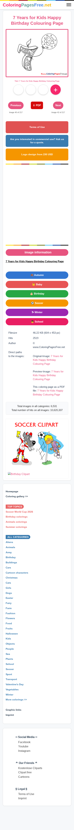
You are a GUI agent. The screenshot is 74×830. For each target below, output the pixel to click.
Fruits (9, 628)
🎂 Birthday (37, 293)
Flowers (10, 618)
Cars (8, 567)
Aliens (9, 542)
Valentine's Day (15, 684)
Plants (9, 659)
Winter (9, 694)
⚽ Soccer (37, 303)
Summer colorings (16, 527)
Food (9, 623)
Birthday (11, 557)
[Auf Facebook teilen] (18, 90)
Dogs (9, 593)
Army (9, 552)
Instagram (24, 750)
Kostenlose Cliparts (30, 768)
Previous (15, 105)
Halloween (12, 633)
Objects (10, 643)
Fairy (9, 603)
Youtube (23, 746)
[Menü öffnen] (68, 5)
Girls (8, 588)
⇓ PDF (37, 105)
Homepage (12, 491)
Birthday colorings (17, 516)
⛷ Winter (37, 312)
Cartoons (23, 776)
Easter (9, 598)
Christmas (12, 577)
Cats (8, 582)
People (10, 648)
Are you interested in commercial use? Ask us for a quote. (37, 141)
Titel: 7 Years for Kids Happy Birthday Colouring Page (37, 81)
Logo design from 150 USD (37, 154)
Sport (9, 674)
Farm (9, 608)
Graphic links (13, 709)
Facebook (24, 742)
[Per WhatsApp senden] (43, 90)
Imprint (10, 715)
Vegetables (12, 689)
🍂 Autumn (37, 275)
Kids (8, 638)
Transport (11, 679)
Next (58, 105)
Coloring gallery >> (17, 496)
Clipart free (25, 772)
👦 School (37, 321)
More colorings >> (16, 699)
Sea (8, 654)
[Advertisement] (37, 204)
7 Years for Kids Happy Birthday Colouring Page (48, 360)
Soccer (10, 669)
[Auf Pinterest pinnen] (31, 90)
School (10, 664)
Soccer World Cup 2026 (19, 511)
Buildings (11, 562)
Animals (10, 547)
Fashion (10, 613)
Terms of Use (37, 127)
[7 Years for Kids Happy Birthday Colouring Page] (37, 74)
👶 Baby (37, 284)
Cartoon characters (17, 572)
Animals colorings (16, 521)
